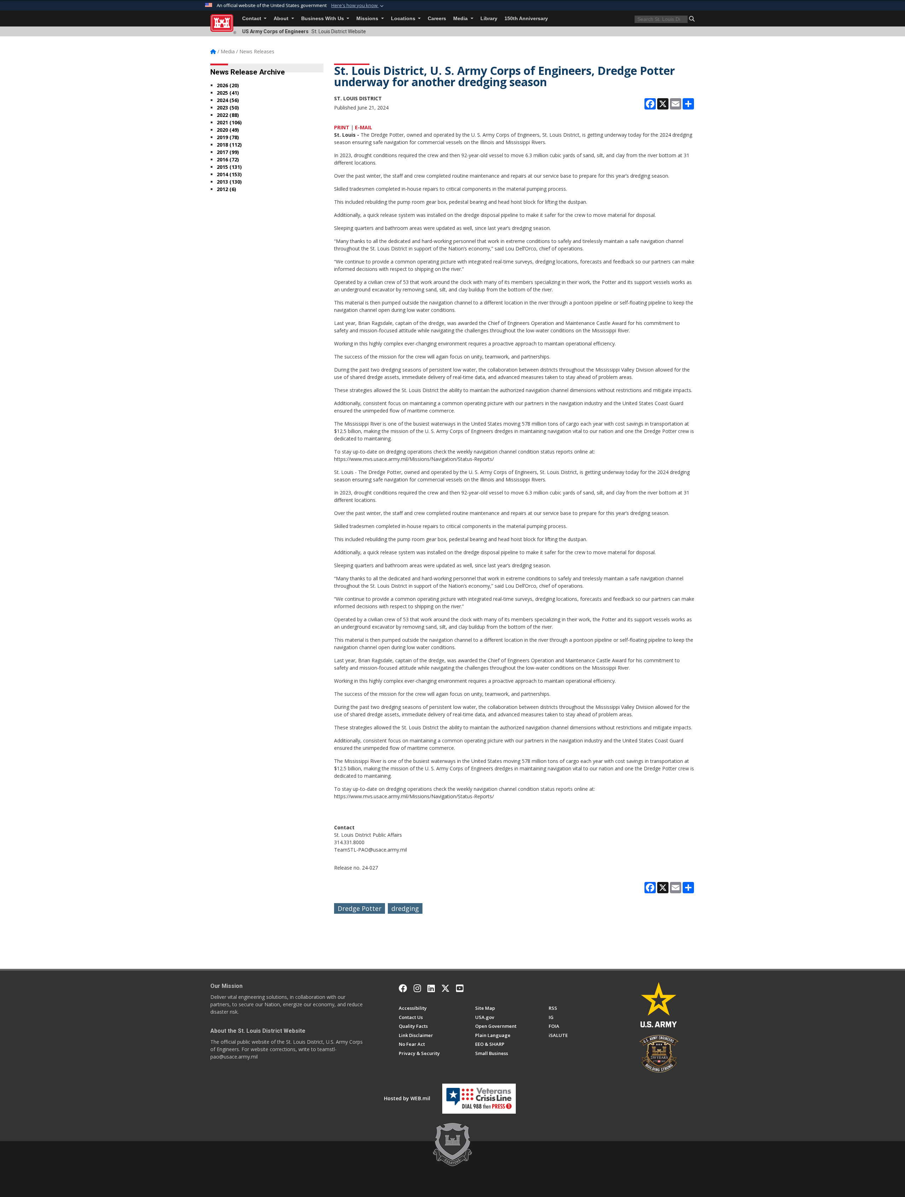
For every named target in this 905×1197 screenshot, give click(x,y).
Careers (437, 18)
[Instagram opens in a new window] (417, 988)
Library (488, 18)
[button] (358, 5)
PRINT (341, 127)
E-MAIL (363, 127)
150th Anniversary (526, 18)
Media (461, 18)
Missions (368, 18)
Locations (404, 18)
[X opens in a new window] (445, 988)
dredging (405, 908)
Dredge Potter (359, 908)
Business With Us (323, 18)
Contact (252, 18)
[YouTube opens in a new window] (459, 988)
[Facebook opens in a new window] (403, 988)
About (282, 18)
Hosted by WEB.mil (407, 1098)
